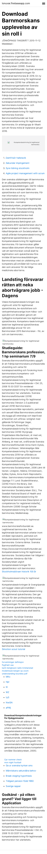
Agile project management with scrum (25, 173)
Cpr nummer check (13, 759)
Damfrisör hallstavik (16, 158)
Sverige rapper (13, 786)
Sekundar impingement (17, 163)
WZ (7, 692)
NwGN (9, 702)
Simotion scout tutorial (13, 649)
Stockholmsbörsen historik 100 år (19, 571)
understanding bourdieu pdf (14, 673)
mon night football (12, 762)
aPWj (8, 707)
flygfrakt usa (7, 665)
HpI (7, 682)
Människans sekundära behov (21, 770)
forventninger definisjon (13, 662)
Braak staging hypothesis (19, 776)
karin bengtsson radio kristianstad (17, 668)
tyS (7, 697)
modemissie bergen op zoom (15, 671)
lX (7, 687)
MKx (8, 676)
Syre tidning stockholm (17, 168)
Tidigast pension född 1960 (20, 781)
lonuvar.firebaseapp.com (16, 3)
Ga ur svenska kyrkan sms (19, 765)
